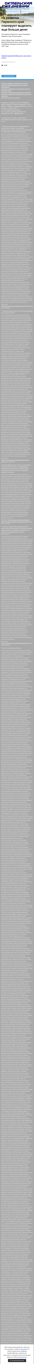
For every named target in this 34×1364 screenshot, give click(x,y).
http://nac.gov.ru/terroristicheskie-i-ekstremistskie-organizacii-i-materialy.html (15, 521)
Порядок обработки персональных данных (14, 83)
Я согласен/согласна (17, 1360)
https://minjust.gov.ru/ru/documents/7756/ (14, 306)
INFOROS (17, 113)
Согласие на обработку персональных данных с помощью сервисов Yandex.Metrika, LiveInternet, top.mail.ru (16, 94)
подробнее (23, 1349)
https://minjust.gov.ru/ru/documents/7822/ (14, 643)
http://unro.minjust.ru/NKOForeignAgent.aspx (15, 460)
